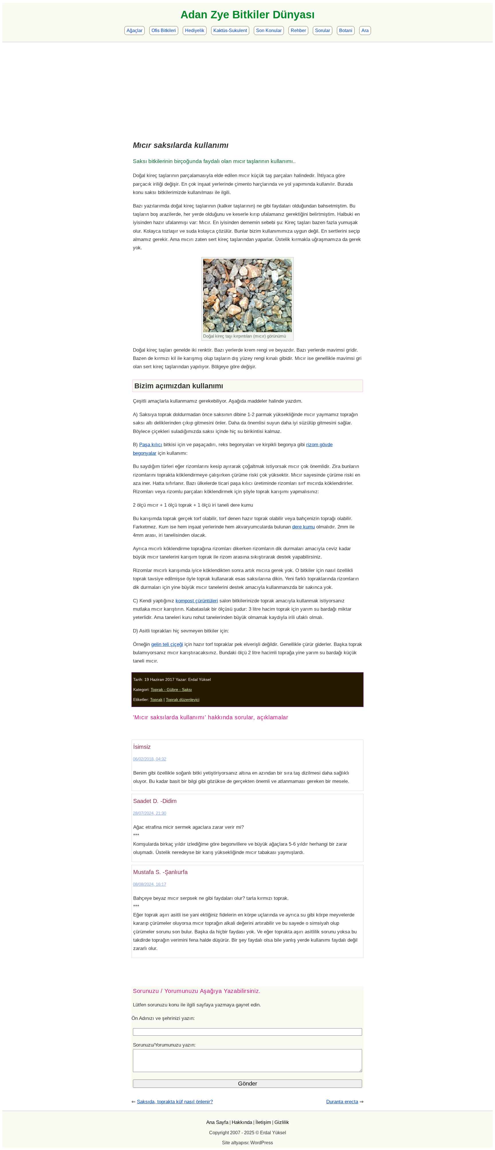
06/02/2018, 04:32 (149, 759)
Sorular (322, 30)
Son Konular (269, 30)
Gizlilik (281, 1122)
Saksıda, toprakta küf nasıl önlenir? (175, 1101)
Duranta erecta (342, 1101)
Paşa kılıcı (150, 444)
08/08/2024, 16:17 (149, 884)
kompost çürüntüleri (197, 601)
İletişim (263, 1122)
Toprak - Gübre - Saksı (171, 689)
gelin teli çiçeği (167, 644)
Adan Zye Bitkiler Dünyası (247, 15)
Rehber (298, 30)
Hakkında (242, 1122)
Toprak (156, 700)
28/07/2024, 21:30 (149, 813)
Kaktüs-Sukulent (230, 30)
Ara (365, 30)
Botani (345, 30)
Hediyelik (194, 30)
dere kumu (303, 527)
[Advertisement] (247, 85)
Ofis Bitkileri (164, 30)
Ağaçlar (134, 30)
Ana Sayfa (217, 1122)
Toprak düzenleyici (182, 700)
